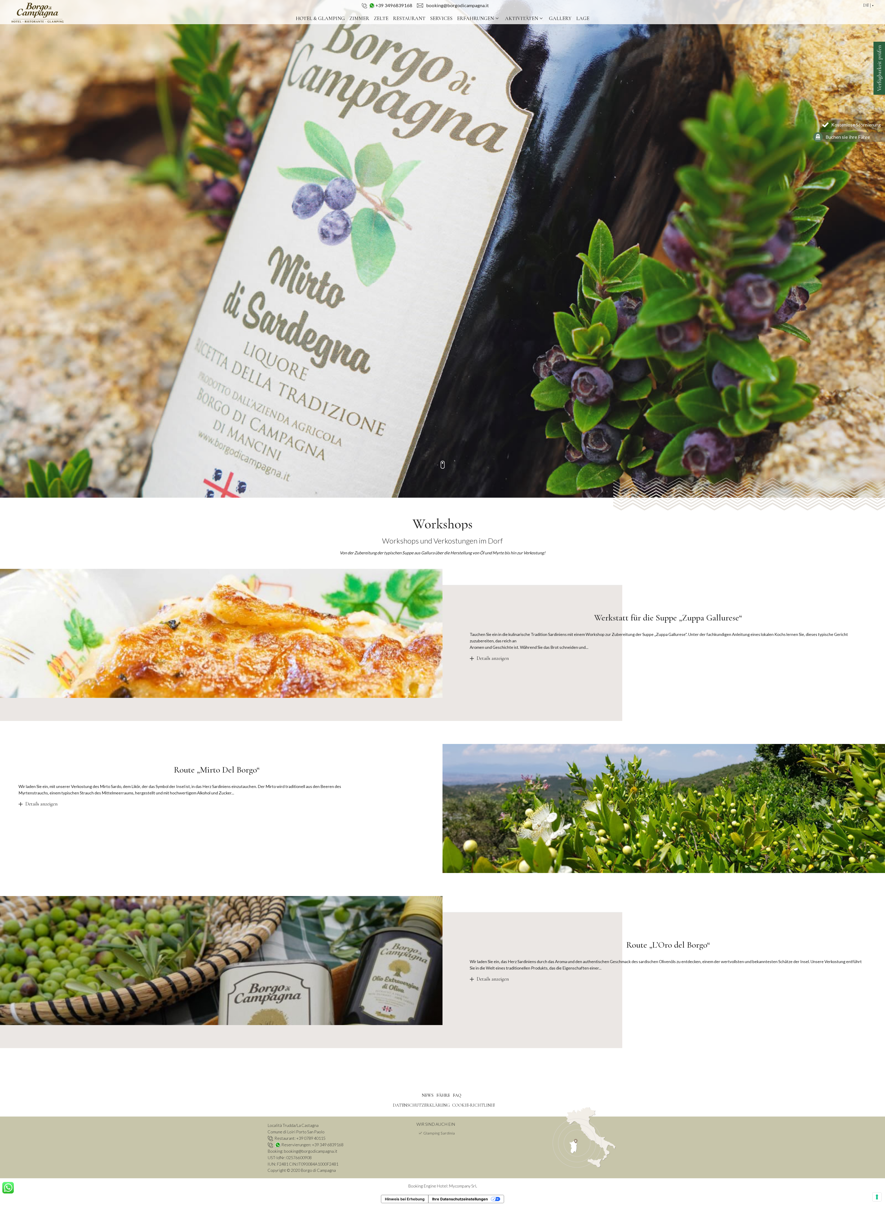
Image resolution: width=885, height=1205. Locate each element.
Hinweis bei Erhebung (405, 1199)
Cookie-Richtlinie (473, 1105)
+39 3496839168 (393, 5)
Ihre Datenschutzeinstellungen (460, 1199)
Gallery (560, 18)
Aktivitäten (521, 18)
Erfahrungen (475, 18)
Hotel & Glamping (320, 18)
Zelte (381, 18)
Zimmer (359, 18)
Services (441, 18)
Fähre (443, 1095)
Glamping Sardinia (439, 1133)
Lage (582, 18)
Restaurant (409, 18)
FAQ (457, 1095)
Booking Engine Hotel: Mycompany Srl (442, 1185)
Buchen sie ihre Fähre (848, 137)
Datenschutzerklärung (421, 1105)
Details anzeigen (493, 658)
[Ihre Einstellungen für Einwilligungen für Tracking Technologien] (877, 1197)
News (428, 1095)
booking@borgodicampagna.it (310, 1151)
